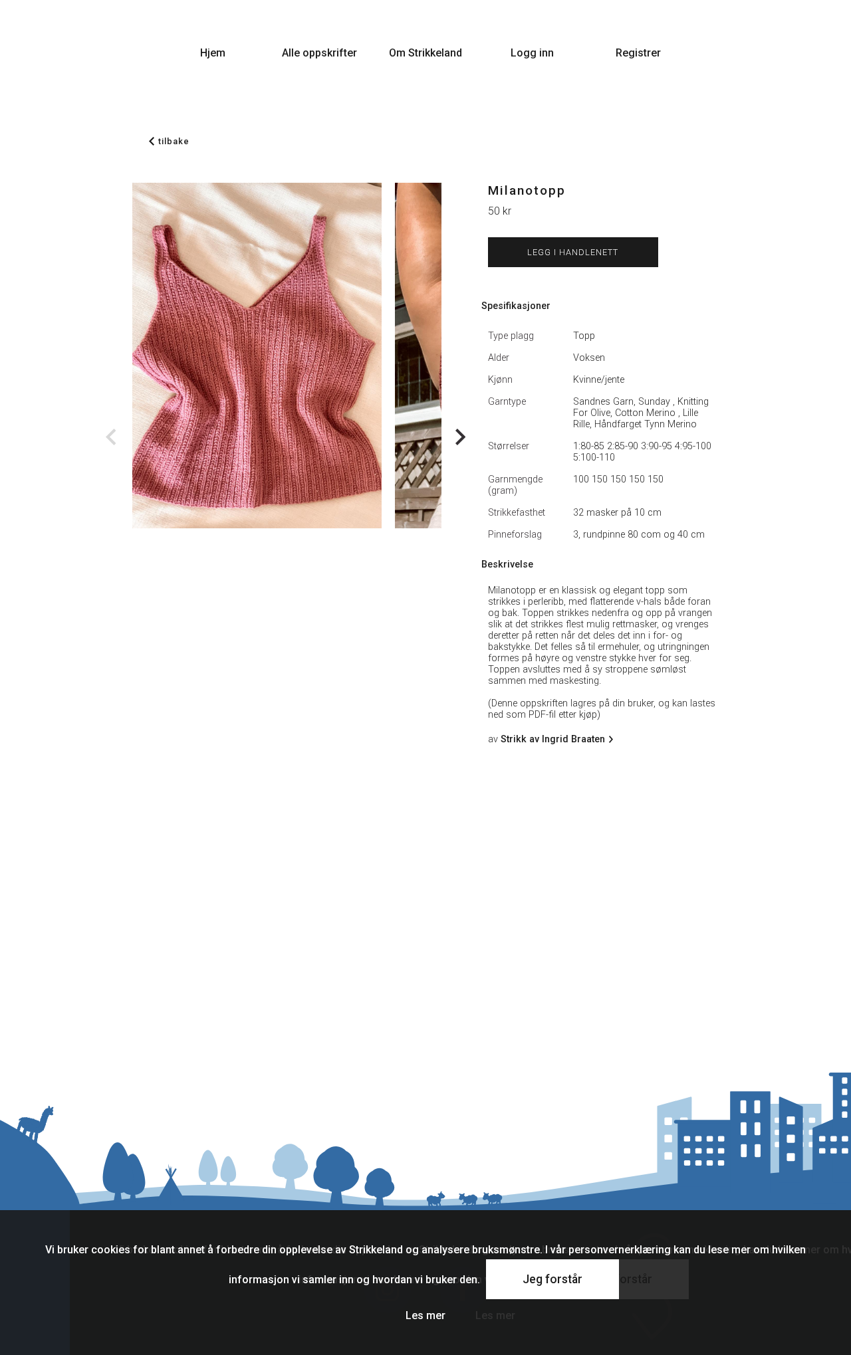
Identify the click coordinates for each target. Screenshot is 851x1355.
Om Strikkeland (425, 53)
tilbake (173, 141)
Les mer (425, 1315)
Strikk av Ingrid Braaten (553, 739)
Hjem (212, 53)
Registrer (638, 53)
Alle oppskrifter (319, 53)
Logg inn (532, 53)
